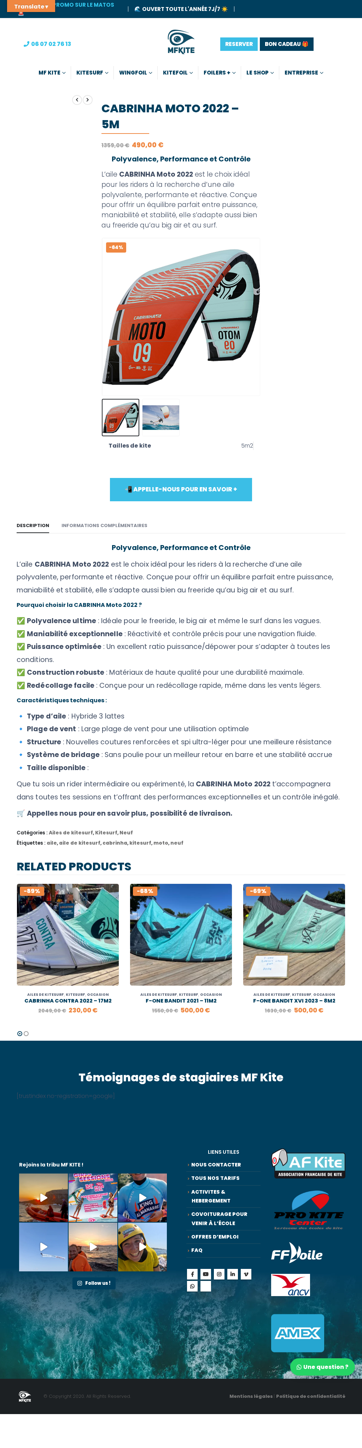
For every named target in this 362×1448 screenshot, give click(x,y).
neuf (176, 843)
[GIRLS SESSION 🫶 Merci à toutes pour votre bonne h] (142, 1247)
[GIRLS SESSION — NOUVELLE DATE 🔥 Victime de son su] (93, 1198)
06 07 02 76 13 (51, 44)
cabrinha (115, 843)
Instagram (219, 1274)
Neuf (126, 832)
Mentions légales (251, 1396)
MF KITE (49, 72)
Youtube (205, 1274)
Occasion (98, 994)
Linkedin (232, 1274)
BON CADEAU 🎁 (287, 44)
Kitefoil (175, 72)
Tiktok (205, 1286)
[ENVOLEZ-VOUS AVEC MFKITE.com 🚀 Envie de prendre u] (43, 1247)
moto (160, 843)
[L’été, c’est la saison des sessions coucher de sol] (93, 1247)
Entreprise (301, 72)
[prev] (77, 100)
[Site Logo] (181, 44)
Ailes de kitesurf (71, 832)
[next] (88, 100)
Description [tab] (33, 525)
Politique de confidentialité (310, 1396)
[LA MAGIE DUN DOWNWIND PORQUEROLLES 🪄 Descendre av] (43, 1198)
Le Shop (257, 72)
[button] (103, 317)
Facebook (192, 1274)
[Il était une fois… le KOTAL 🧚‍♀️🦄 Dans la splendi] (142, 1198)
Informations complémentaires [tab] (104, 525)
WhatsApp (192, 1286)
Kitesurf (89, 72)
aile (52, 843)
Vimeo (246, 1274)
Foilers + (217, 72)
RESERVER (239, 44)
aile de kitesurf (79, 843)
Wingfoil (133, 72)
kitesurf (140, 843)
